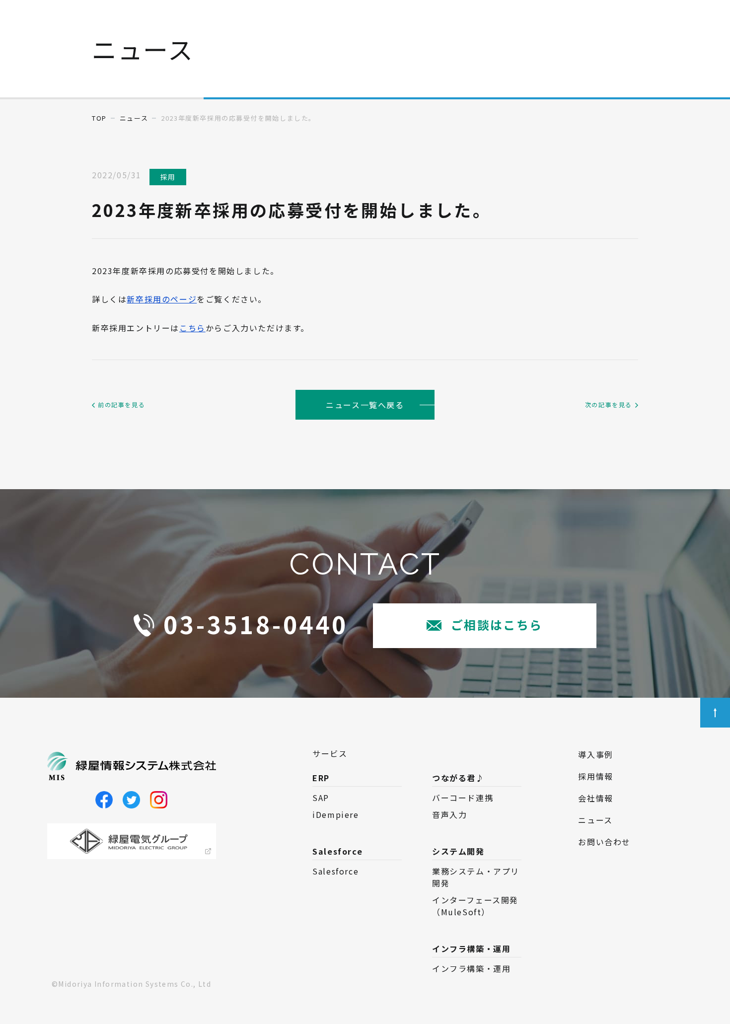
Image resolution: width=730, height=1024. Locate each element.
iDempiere (335, 814)
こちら (192, 328)
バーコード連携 (462, 798)
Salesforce (335, 871)
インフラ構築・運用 (471, 968)
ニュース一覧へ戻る (365, 405)
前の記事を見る (121, 404)
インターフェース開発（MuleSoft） (475, 906)
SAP (320, 798)
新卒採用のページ (162, 299)
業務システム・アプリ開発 (475, 877)
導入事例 (595, 754)
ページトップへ (715, 713)
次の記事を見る (608, 404)
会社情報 (595, 798)
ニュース (134, 118)
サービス (329, 753)
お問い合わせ (604, 842)
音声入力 (449, 814)
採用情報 (595, 776)
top (99, 118)
